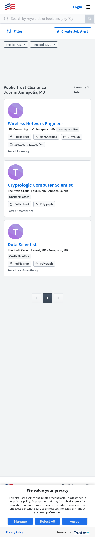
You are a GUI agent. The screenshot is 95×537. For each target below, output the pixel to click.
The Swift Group (18, 191)
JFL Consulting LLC (21, 129)
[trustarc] (81, 532)
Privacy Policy (14, 532)
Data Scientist (22, 244)
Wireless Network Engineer (35, 123)
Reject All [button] (47, 521)
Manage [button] (20, 521)
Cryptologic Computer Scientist (40, 185)
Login (77, 6)
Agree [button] (74, 521)
